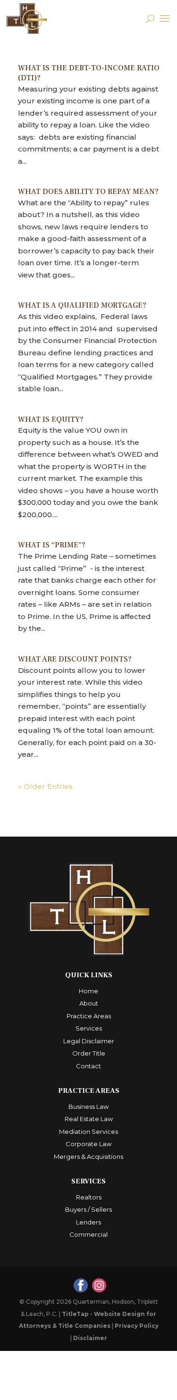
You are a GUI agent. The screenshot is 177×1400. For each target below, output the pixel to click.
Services (89, 1028)
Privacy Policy (137, 1325)
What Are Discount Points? (75, 659)
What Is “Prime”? (51, 545)
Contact (88, 1066)
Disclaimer (90, 1337)
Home (88, 991)
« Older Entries (45, 786)
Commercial (88, 1234)
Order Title (88, 1053)
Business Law (88, 1106)
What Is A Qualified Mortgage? (82, 305)
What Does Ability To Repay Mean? (88, 191)
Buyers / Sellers (88, 1209)
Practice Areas (89, 1016)
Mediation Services (88, 1131)
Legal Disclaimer (88, 1041)
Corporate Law (88, 1144)
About (88, 1003)
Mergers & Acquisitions (88, 1156)
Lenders (88, 1222)
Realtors (88, 1197)
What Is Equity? (51, 419)
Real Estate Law (89, 1119)
